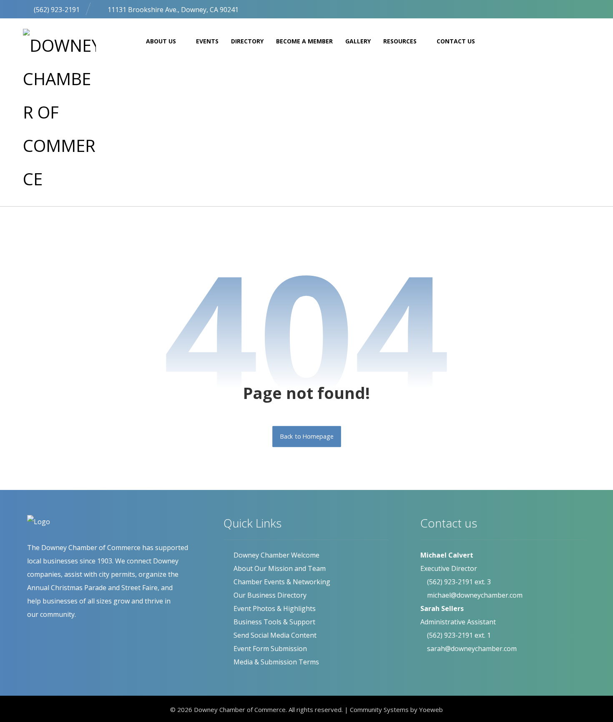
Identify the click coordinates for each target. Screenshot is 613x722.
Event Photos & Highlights (275, 608)
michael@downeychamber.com (475, 595)
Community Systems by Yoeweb (396, 709)
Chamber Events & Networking (282, 581)
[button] (565, 8)
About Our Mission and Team (280, 568)
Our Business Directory (270, 595)
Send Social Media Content (275, 635)
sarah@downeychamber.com (472, 648)
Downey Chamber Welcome (276, 555)
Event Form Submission (270, 648)
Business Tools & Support (274, 621)
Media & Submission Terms (276, 661)
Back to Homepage (307, 436)
